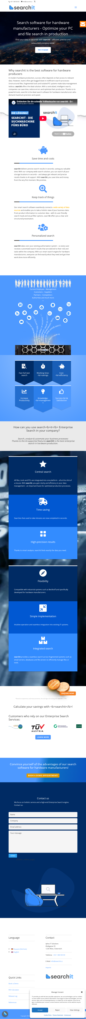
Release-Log (13, 996)
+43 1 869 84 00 (14, 2)
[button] (82, 992)
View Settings (74, 1010)
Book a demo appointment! (43, 775)
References (12, 1002)
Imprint (48, 967)
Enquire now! (67, 693)
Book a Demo (13, 983)
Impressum (67, 1015)
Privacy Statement (58, 1015)
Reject (57, 1010)
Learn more (43, 737)
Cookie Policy (48, 1015)
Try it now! (43, 50)
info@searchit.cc (57, 961)
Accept (40, 1010)
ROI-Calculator (14, 990)
